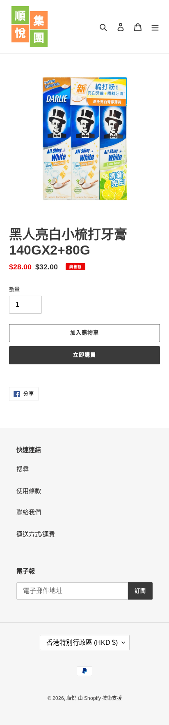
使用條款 (28, 490)
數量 (14, 289)
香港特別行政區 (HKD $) (82, 642)
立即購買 (84, 355)
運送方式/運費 (35, 533)
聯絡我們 (28, 512)
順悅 (71, 698)
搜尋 (22, 469)
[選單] (155, 27)
